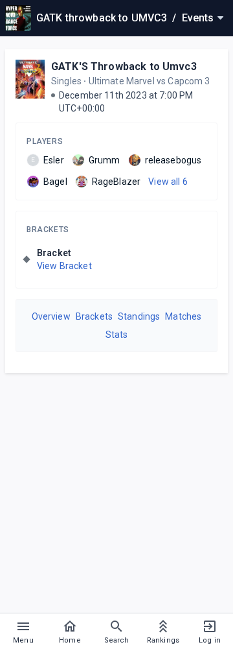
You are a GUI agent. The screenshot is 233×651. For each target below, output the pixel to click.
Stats (116, 334)
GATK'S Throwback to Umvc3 (124, 66)
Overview (51, 316)
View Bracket (64, 266)
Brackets (48, 229)
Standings (139, 316)
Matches (183, 316)
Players (45, 141)
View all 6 (168, 181)
